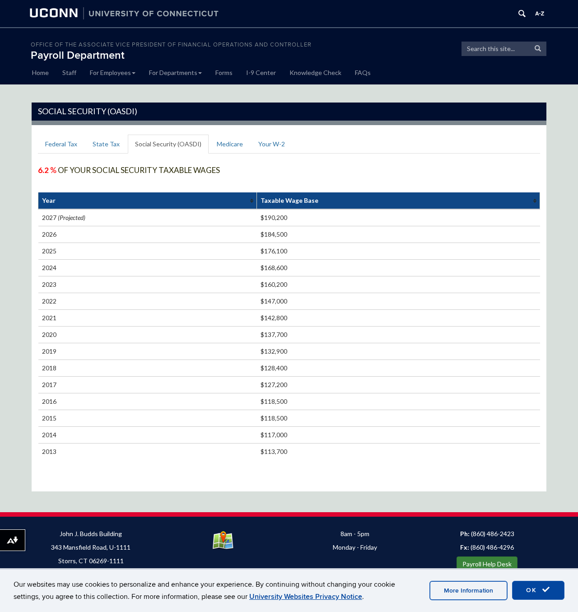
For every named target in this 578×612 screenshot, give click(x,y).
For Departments (173, 72)
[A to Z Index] (539, 13)
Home (40, 72)
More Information (468, 590)
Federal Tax (61, 144)
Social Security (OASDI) (168, 144)
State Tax (106, 144)
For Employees (110, 72)
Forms (224, 72)
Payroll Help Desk (487, 564)
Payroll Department (78, 55)
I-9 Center (261, 72)
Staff (69, 72)
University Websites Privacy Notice (305, 596)
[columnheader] (147, 200)
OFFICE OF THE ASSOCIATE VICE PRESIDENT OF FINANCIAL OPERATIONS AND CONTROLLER (171, 44)
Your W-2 (271, 144)
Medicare (230, 144)
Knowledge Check (315, 72)
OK (533, 590)
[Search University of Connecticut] (522, 13)
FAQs (363, 72)
